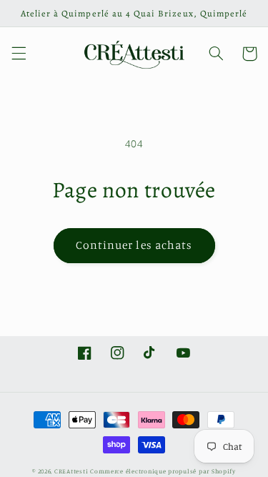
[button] (18, 53)
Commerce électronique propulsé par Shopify (163, 471)
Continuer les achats (134, 245)
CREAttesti (71, 471)
